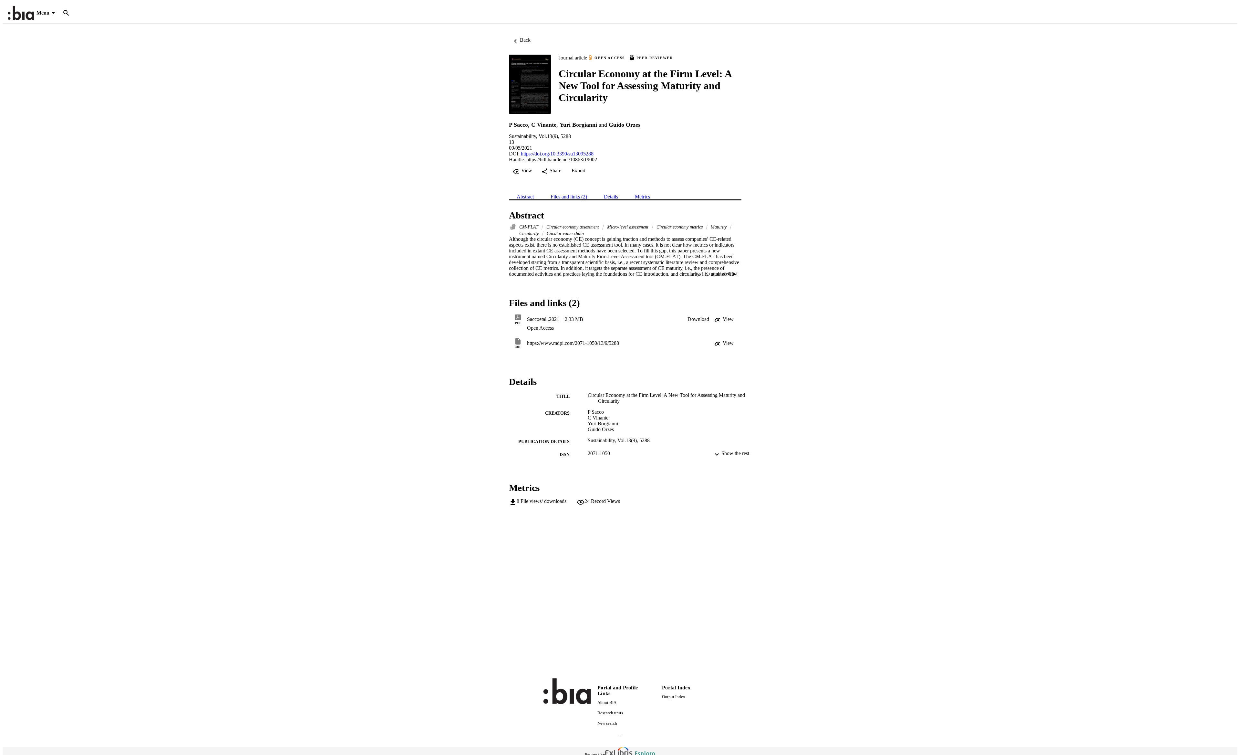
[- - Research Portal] (21, 13)
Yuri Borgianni (578, 125)
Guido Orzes (624, 125)
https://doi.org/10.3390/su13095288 (557, 153)
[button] (698, 319)
